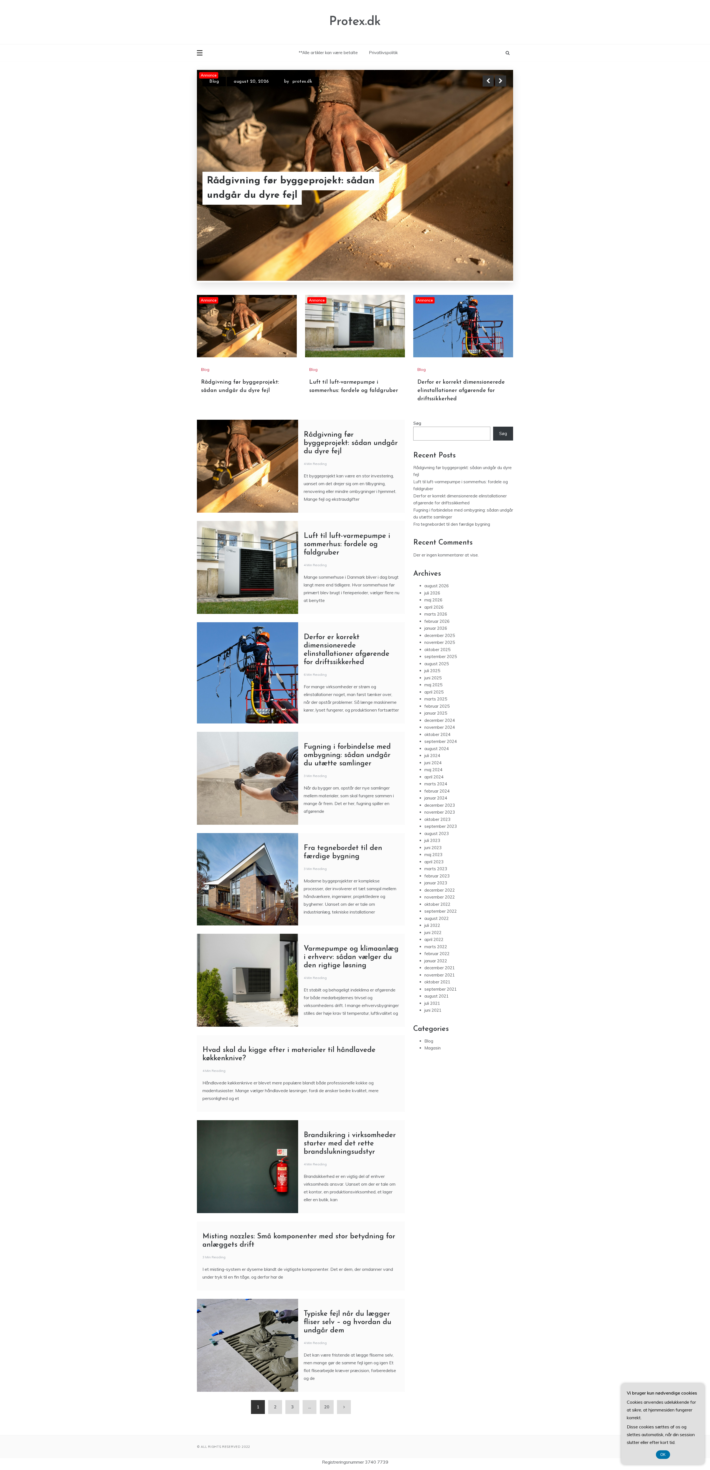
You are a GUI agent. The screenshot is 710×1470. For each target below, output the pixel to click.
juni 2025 (433, 677)
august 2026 (436, 585)
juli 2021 (432, 1003)
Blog (214, 81)
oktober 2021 (437, 982)
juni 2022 (433, 932)
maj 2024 (433, 769)
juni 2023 (433, 847)
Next (500, 81)
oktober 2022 (437, 904)
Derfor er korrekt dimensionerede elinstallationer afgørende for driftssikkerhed (461, 390)
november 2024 (439, 727)
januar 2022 (435, 960)
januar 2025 (435, 713)
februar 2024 (437, 791)
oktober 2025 (437, 649)
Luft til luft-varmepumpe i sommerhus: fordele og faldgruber (296, 188)
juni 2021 (433, 1010)
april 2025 (433, 692)
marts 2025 (435, 699)
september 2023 (440, 826)
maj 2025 (433, 684)
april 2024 (433, 777)
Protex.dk (355, 22)
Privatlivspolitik (383, 52)
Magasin (432, 1048)
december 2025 (439, 635)
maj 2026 (433, 600)
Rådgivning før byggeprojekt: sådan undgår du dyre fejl (351, 443)
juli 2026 (432, 593)
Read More (490, 188)
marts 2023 (435, 868)
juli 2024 (432, 755)
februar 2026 (437, 621)
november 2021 (439, 975)
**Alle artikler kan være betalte (328, 52)
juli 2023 (432, 840)
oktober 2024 (437, 734)
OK (663, 1455)
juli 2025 (432, 670)
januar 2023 (435, 882)
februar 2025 (437, 706)
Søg (417, 423)
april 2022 (433, 939)
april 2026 (433, 607)
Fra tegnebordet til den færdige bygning (451, 524)
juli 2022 (432, 925)
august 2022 (436, 918)
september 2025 (440, 656)
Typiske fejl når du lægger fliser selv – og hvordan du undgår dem (347, 1322)
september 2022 (440, 911)
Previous (488, 81)
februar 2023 (437, 876)
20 (326, 1407)
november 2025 (439, 642)
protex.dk (302, 81)
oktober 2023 (437, 819)
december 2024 (439, 720)
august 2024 (436, 748)
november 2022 (439, 897)
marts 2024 (435, 783)
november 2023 (439, 812)
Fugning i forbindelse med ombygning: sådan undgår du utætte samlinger (347, 755)
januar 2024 (435, 798)
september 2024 (440, 741)
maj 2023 (433, 854)
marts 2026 (435, 614)
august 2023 (436, 833)
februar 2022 (437, 953)
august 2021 (436, 996)
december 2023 (439, 805)
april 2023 (433, 861)
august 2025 (436, 663)
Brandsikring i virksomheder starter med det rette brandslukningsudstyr (350, 1144)
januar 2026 (435, 628)
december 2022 (439, 890)
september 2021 (440, 989)
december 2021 (439, 967)
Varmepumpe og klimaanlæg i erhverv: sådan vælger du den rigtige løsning (351, 957)
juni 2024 (433, 762)
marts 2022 (435, 946)
